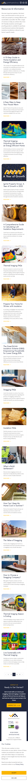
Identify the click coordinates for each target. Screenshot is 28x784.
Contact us (12, 705)
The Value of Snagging (12, 540)
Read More (6, 77)
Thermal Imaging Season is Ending (13, 615)
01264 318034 (14, 732)
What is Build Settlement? (8, 467)
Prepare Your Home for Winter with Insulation (13, 305)
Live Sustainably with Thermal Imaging (12, 653)
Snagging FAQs (9, 389)
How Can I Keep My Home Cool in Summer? (13, 504)
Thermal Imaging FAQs (12, 265)
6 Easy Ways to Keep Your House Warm (11, 103)
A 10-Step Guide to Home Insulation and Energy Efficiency (12, 59)
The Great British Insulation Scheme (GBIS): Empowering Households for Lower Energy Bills (14, 350)
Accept (14, 773)
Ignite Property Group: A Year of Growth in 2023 (13, 185)
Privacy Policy (19, 764)
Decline (14, 778)
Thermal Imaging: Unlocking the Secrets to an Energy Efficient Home (14, 143)
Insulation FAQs (9, 428)
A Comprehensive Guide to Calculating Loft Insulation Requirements (13, 226)
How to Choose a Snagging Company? (12, 576)
